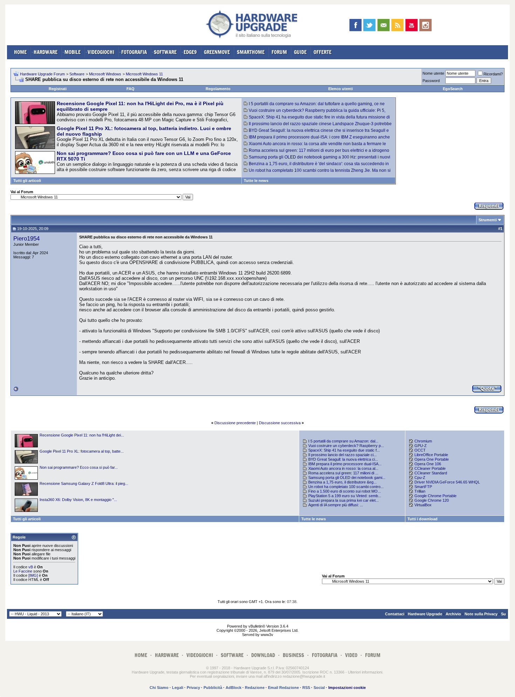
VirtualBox (423, 505)
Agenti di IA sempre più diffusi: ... (335, 505)
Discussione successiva (280, 423)
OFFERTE (322, 52)
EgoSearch (453, 89)
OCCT (420, 450)
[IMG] (33, 575)
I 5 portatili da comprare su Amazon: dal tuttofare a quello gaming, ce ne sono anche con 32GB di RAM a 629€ (314, 106)
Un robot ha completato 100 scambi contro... (346, 487)
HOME (20, 52)
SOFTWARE (165, 52)
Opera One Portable (431, 459)
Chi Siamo (159, 687)
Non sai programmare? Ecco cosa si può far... (79, 467)
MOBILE (72, 52)
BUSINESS (293, 655)
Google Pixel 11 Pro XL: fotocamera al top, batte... (82, 451)
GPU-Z (420, 446)
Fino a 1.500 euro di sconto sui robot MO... (344, 491)
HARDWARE (45, 52)
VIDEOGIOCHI (101, 52)
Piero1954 (26, 238)
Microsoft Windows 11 (144, 74)
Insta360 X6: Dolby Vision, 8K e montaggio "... (78, 500)
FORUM (279, 52)
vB (30, 567)
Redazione (255, 687)
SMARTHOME (251, 52)
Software (76, 74)
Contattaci (394, 614)
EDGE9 (190, 52)
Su (503, 614)
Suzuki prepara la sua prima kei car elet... (343, 500)
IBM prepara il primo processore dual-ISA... (345, 464)
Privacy (193, 687)
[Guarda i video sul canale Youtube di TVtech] (411, 25)
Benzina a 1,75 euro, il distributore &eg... (342, 482)
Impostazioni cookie (347, 687)
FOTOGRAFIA (134, 52)
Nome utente (433, 73)
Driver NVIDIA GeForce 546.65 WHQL (447, 482)
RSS (306, 687)
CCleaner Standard (430, 473)
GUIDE (300, 52)
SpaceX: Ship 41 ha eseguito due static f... (344, 450)
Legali (177, 687)
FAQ (130, 89)
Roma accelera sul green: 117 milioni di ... (343, 473)
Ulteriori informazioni (365, 672)
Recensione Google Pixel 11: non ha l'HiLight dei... (82, 435)
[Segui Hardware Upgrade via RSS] (397, 25)
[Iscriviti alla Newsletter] (383, 25)
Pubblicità (213, 687)
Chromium (423, 441)
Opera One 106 (427, 464)
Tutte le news (256, 180)
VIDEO (351, 655)
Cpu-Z (419, 477)
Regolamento (218, 89)
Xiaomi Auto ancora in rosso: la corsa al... (343, 468)
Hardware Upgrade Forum (42, 74)
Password (431, 81)
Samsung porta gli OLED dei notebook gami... (346, 477)
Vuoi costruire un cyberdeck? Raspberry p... (346, 446)
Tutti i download (422, 519)
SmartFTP (423, 487)
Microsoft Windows (105, 74)
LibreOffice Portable (431, 455)
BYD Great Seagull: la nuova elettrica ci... (343, 459)
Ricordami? (493, 74)
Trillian (419, 491)
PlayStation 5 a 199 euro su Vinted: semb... (344, 496)
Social (319, 687)
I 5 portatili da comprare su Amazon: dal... (343, 441)
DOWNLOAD (263, 655)
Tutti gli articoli (27, 180)
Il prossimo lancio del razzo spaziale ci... (342, 455)
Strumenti (488, 220)
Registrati (58, 89)
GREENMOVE (217, 52)
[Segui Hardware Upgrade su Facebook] (355, 25)
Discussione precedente (235, 423)
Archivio (453, 614)
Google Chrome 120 (431, 500)
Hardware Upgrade (425, 614)
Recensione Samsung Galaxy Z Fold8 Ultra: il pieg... (84, 483)
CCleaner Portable (430, 468)
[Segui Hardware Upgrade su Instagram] (425, 25)
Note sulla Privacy (481, 614)
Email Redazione (283, 687)
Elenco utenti (340, 89)
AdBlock (233, 687)
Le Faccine (22, 571)
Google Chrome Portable (435, 496)
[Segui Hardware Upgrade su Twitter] (369, 25)
